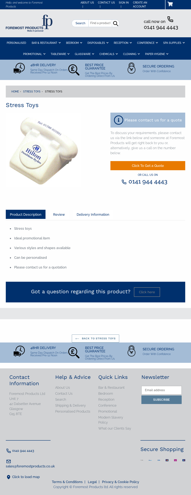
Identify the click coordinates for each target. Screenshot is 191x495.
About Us (62, 387)
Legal (93, 482)
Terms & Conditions (68, 482)
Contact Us (64, 393)
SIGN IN (124, 4)
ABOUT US (87, 4)
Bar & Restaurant (111, 387)
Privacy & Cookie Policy (120, 482)
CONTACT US (106, 4)
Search (80, 23)
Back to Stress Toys (98, 338)
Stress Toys (31, 91)
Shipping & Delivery (70, 405)
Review (59, 214)
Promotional (107, 411)
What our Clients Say (114, 428)
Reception (106, 399)
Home (15, 91)
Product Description (25, 214)
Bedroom (105, 393)
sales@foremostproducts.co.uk (30, 466)
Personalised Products (72, 411)
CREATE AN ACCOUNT (140, 4)
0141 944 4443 (161, 27)
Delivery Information (93, 214)
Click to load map (26, 477)
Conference (107, 405)
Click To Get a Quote (148, 166)
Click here (147, 292)
